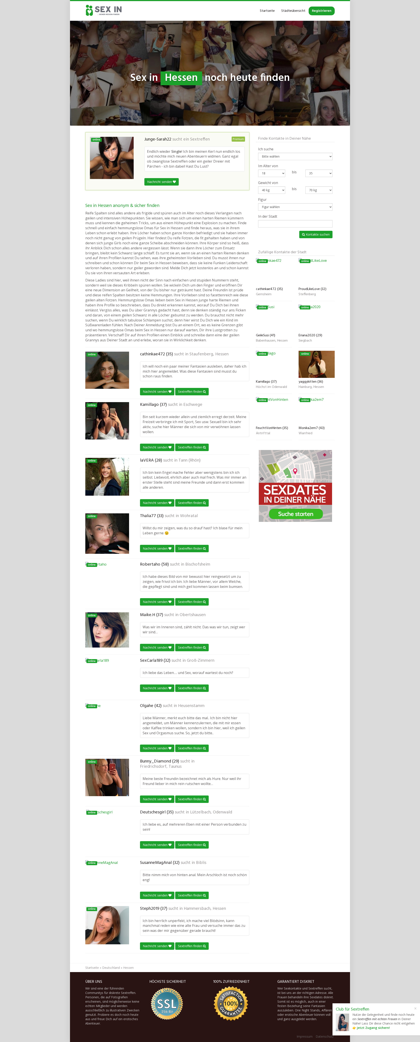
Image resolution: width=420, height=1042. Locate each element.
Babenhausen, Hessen (272, 341)
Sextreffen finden (190, 391)
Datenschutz (325, 1036)
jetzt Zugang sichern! (373, 1028)
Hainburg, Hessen (311, 387)
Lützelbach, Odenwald (211, 812)
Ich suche (265, 149)
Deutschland (111, 968)
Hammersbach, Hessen (205, 908)
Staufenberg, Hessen (209, 354)
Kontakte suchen (317, 234)
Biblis (201, 862)
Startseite (267, 11)
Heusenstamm (191, 706)
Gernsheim (263, 295)
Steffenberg (307, 295)
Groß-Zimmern (200, 660)
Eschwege (192, 404)
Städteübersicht (293, 11)
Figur (262, 199)
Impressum (305, 1036)
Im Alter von (268, 165)
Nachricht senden (160, 182)
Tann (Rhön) (189, 460)
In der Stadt (267, 216)
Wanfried (305, 434)
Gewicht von (268, 182)
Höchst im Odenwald (271, 387)
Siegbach (305, 341)
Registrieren (321, 11)
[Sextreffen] (104, 10)
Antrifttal (263, 434)
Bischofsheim (197, 564)
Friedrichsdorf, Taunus (161, 766)
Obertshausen (193, 615)
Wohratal (189, 516)
